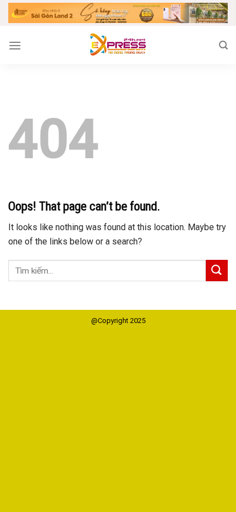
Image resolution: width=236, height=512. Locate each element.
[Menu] (14, 45)
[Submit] (217, 270)
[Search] (223, 45)
